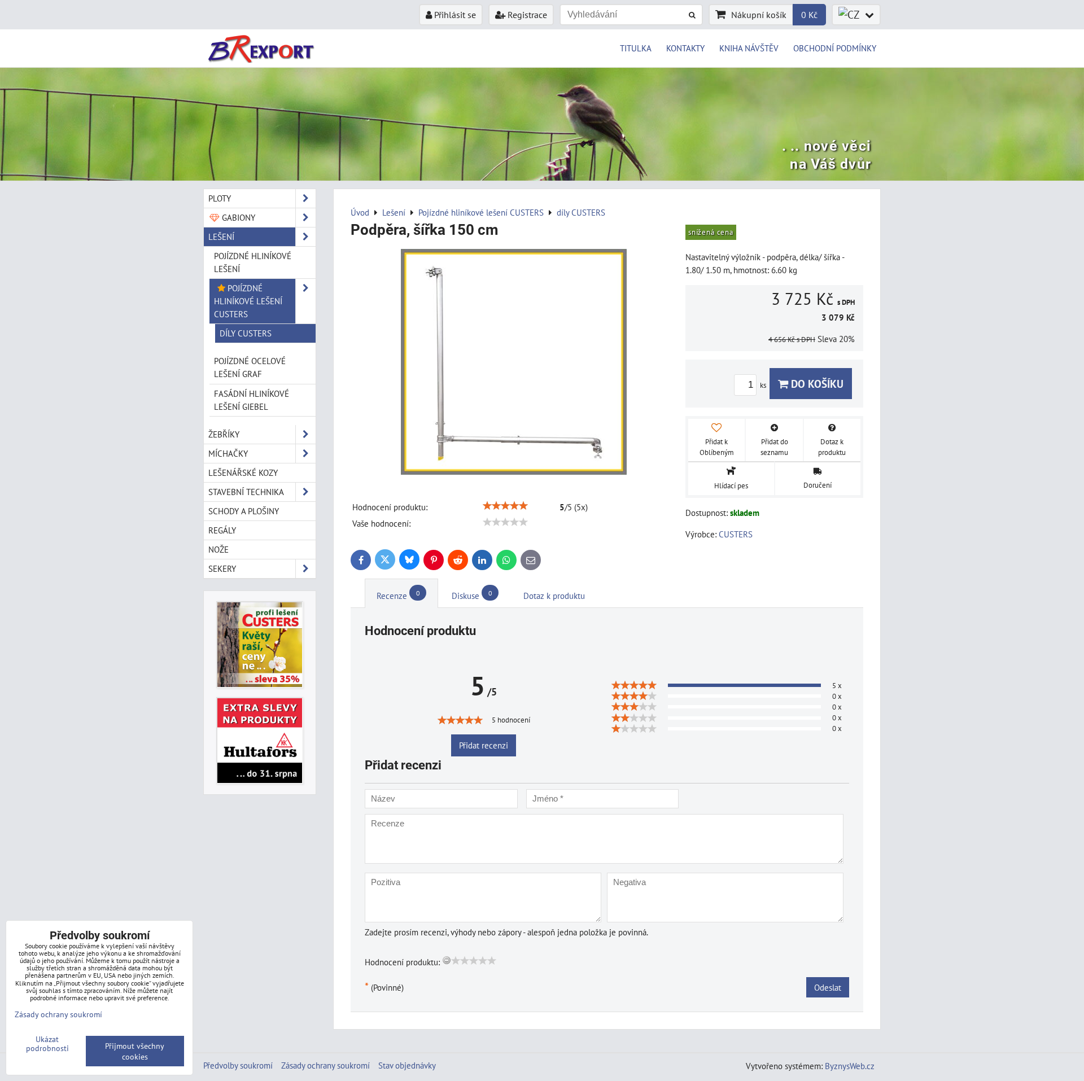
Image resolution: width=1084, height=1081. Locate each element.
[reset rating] (446, 960)
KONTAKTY (685, 48)
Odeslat (827, 987)
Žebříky (223, 434)
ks (764, 385)
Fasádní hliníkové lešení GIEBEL (251, 400)
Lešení (221, 236)
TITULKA (636, 48)
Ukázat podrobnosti (47, 1044)
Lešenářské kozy (243, 472)
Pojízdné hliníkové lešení (252, 262)
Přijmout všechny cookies (134, 1051)
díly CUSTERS (246, 333)
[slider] (505, 505)
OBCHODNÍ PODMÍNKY (834, 48)
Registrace (526, 14)
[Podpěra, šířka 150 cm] (514, 363)
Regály (222, 530)
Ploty (219, 198)
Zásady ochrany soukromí (325, 1065)
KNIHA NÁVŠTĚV (749, 48)
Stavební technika (246, 491)
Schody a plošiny (243, 511)
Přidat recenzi (483, 745)
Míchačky (228, 453)
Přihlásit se (454, 14)
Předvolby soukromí (238, 1065)
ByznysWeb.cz (850, 1065)
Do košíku (815, 384)
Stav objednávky (407, 1065)
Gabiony (237, 217)
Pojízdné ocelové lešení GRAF (250, 367)
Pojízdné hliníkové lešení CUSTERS (248, 301)
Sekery (222, 568)
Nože (218, 549)
